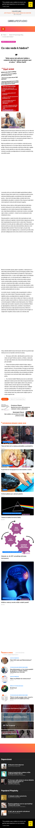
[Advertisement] (17, 172)
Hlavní (4, 34)
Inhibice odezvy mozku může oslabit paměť (15, 602)
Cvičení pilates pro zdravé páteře (12, 494)
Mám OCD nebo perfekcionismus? (21, 660)
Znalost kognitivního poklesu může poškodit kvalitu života (19, 773)
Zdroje (5, 489)
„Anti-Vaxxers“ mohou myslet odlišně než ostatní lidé (17, 13)
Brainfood (13, 688)
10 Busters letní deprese (16, 765)
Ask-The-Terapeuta (7, 441)
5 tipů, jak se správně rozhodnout (19, 811)
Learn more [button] (6, 825)
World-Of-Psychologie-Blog (16, 34)
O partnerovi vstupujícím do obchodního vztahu (16, 469)
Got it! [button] (31, 823)
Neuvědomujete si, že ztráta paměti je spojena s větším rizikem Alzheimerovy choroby (21, 670)
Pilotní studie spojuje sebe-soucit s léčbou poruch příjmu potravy (21, 697)
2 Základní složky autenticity (17, 796)
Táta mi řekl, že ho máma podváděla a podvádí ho (17, 446)
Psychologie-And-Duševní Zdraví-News (12, 513)
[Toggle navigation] (3, 28)
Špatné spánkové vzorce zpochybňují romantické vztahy (20, 804)
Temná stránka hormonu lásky (11, 517)
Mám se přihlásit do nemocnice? (20, 678)
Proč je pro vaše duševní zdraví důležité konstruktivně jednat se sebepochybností (21, 781)
